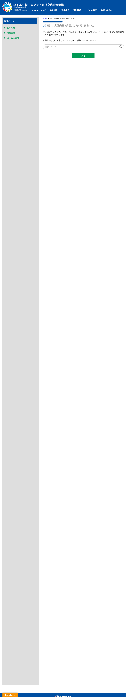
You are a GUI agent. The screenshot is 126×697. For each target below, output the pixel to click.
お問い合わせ (107, 10)
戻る (83, 56)
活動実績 (77, 10)
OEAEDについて (38, 10)
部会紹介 (65, 10)
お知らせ (11, 28)
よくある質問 (91, 10)
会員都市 (54, 10)
